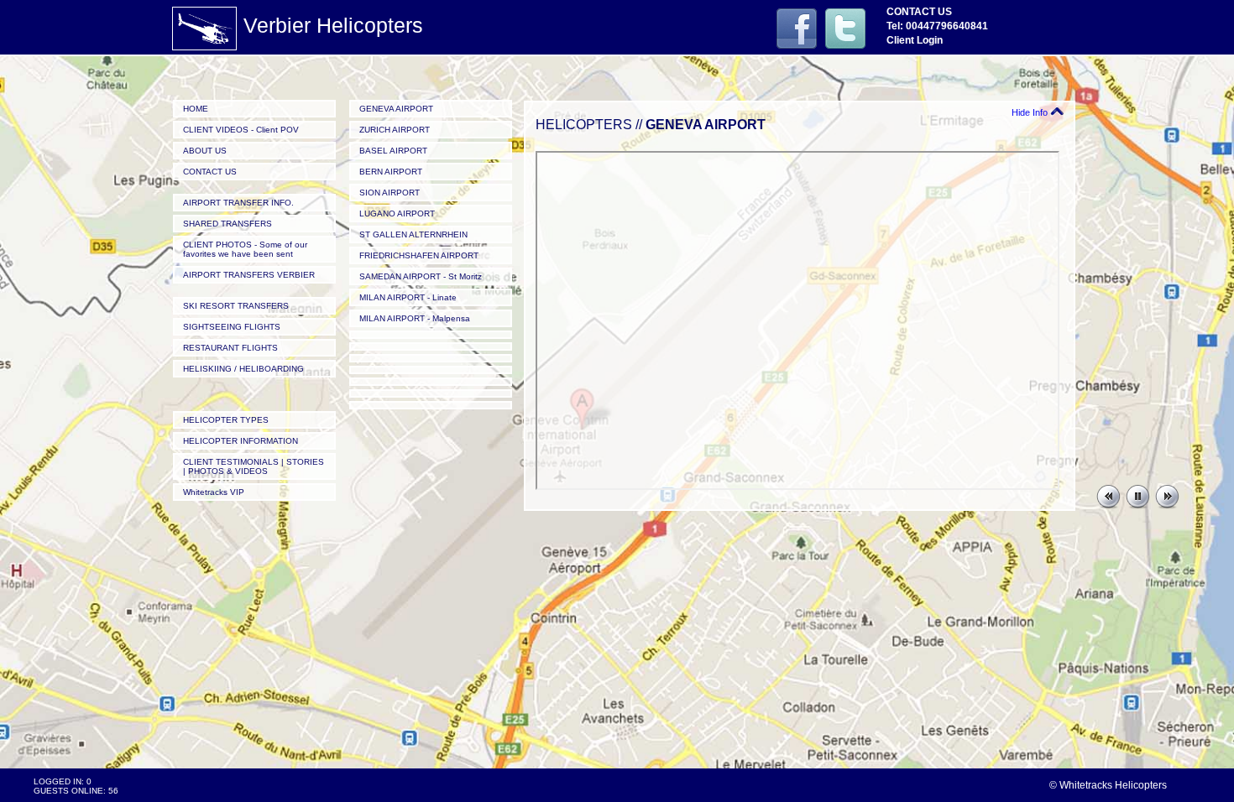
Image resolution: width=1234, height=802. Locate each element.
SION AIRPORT (389, 192)
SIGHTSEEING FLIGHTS (231, 326)
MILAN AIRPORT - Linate (408, 297)
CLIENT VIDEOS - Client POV (241, 129)
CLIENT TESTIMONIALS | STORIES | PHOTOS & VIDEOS (253, 466)
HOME (195, 108)
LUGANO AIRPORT (397, 213)
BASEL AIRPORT (393, 150)
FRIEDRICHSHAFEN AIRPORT (418, 255)
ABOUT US (205, 150)
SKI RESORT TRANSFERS (236, 305)
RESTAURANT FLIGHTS (230, 347)
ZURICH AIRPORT (394, 129)
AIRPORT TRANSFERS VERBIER (249, 274)
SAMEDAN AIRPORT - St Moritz (420, 276)
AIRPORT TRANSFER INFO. (238, 202)
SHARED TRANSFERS (227, 223)
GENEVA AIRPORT (396, 108)
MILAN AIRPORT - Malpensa (414, 318)
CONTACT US (210, 171)
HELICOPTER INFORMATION (240, 440)
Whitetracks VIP (213, 492)
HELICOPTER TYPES (226, 419)
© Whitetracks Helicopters (1108, 785)
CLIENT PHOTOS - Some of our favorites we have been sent (245, 249)
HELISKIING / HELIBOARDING (243, 368)
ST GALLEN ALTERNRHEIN (413, 234)
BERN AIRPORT (390, 171)
